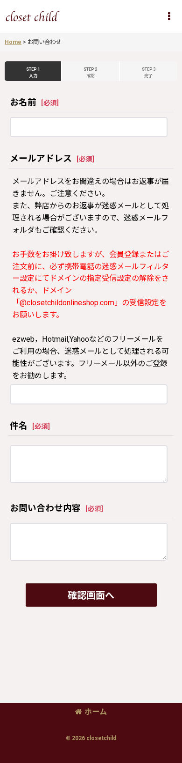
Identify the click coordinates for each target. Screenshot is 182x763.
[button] (169, 16)
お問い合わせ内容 (45, 508)
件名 (19, 426)
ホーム (95, 711)
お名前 (23, 102)
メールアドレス (41, 159)
